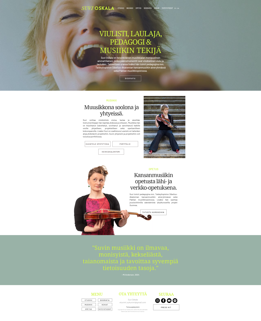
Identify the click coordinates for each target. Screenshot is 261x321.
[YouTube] (169, 300)
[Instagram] (157, 300)
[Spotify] (175, 300)
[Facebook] (163, 300)
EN (178, 8)
